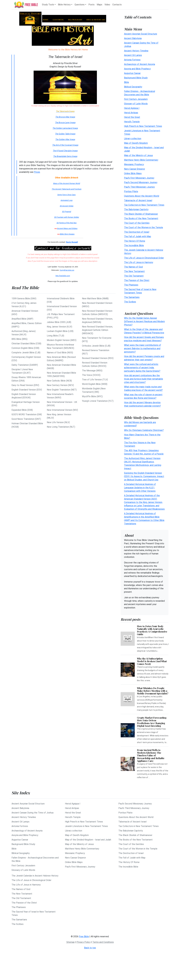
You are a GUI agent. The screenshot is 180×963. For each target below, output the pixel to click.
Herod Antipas (131, 112)
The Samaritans (132, 297)
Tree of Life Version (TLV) (95, 379)
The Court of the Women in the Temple (143, 227)
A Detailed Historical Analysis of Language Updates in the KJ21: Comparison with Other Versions (140, 487)
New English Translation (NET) (62, 389)
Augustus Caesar (132, 73)
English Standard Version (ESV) (27, 389)
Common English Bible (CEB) (25, 348)
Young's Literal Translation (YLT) (97, 401)
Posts (91, 4)
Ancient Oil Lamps (133, 55)
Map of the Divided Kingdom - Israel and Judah (88, 839)
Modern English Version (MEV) (61, 340)
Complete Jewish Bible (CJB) (26, 352)
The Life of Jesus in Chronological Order (144, 257)
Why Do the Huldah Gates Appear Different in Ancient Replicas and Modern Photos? (144, 321)
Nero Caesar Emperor (134, 168)
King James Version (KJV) (59, 326)
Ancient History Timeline (136, 50)
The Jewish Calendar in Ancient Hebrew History (35, 875)
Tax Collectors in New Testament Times (144, 204)
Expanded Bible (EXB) (22, 410)
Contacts (117, 4)
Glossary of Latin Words (136, 103)
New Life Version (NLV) (58, 422)
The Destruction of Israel (136, 231)
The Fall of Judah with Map (137, 236)
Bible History (64, 4)
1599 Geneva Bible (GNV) (24, 298)
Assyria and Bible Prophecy (137, 68)
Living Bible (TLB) (55, 335)
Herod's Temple (132, 121)
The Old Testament (134, 275)
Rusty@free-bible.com (67, 270)
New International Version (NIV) (62, 410)
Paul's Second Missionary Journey (140, 182)
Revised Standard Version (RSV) (97, 358)
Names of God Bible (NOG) (60, 352)
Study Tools (48, 4)
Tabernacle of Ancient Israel (138, 200)
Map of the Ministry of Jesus (138, 155)
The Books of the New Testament (141, 218)
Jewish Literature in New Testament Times (86, 826)
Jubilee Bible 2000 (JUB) (59, 322)
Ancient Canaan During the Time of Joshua (32, 812)
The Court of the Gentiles (136, 222)
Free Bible (84, 936)
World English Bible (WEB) (94, 384)
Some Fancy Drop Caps (66, 195)
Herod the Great (132, 117)
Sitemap (70, 942)
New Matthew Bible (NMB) (95, 298)
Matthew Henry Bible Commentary (141, 159)
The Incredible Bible (134, 245)
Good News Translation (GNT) (26, 419)
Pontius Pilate (131, 191)
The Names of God (133, 266)
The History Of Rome (134, 240)
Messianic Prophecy (134, 164)
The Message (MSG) (92, 370)
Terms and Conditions (103, 942)
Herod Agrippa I (131, 108)
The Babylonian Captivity (136, 209)
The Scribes (130, 301)
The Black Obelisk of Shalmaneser (141, 213)
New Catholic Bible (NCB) (59, 380)
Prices (37, 172)
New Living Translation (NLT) (61, 426)
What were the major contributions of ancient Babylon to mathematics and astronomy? (142, 348)
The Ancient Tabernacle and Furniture (66, 189)
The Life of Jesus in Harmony (138, 262)
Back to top (90, 947)
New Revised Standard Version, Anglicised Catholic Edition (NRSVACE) (97, 330)
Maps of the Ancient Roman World (66, 183)
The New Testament (134, 271)
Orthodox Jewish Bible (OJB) (96, 345)
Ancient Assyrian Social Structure (140, 33)
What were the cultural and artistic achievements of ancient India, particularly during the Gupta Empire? (142, 367)
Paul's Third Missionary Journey (139, 186)
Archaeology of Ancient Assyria (139, 64)
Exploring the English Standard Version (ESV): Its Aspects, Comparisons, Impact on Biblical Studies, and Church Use (144, 476)
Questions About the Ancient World (141, 195)
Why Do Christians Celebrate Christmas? (144, 430)
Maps (99, 4)
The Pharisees (131, 284)
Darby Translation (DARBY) (25, 365)
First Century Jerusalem (136, 99)
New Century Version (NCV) (60, 385)
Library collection (132, 138)
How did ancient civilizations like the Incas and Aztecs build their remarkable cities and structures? (143, 379)
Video (107, 4)
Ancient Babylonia (133, 38)
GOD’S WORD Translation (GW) (27, 414)
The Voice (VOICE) (91, 375)
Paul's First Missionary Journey (139, 177)
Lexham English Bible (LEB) (60, 331)
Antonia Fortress (132, 59)
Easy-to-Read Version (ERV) (25, 385)
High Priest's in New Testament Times (143, 126)
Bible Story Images (67, 234)
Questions (80, 4)
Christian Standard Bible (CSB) (26, 343)
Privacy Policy (83, 942)
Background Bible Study (136, 77)
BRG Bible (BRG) (19, 339)
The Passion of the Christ (136, 280)
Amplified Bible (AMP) (22, 318)
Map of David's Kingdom (136, 143)
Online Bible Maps (133, 173)
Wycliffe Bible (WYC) (92, 396)
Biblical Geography (133, 86)
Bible (126, 82)
